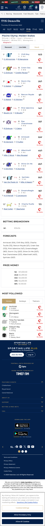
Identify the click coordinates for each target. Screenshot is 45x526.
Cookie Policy (8, 471)
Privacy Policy (8, 461)
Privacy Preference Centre (12, 467)
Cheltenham (6, 385)
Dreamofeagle (27, 191)
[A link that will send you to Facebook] (17, 446)
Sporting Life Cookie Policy (27, 502)
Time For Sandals (16, 320)
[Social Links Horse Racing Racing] (22, 451)
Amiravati (25, 137)
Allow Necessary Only (22, 515)
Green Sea (25, 68)
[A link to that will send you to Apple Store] (22, 426)
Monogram (14, 313)
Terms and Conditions (10, 457)
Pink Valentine (27, 108)
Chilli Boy (25, 54)
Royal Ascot (6, 389)
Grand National (7, 393)
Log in (30, 355)
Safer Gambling (26, 482)
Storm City (25, 81)
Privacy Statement (9, 464)
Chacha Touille (28, 204)
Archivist (13, 306)
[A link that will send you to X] (25, 446)
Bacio (11, 333)
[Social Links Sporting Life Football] (26, 451)
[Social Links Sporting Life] (19, 451)
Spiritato (25, 177)
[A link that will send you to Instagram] (21, 446)
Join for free (17, 355)
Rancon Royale (27, 94)
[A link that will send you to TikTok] (29, 446)
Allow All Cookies (22, 521)
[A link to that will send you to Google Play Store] (22, 434)
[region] (22, 509)
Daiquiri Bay (14, 327)
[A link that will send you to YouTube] (33, 446)
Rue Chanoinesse (26, 122)
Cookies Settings (22, 508)
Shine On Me (27, 164)
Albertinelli (26, 150)
